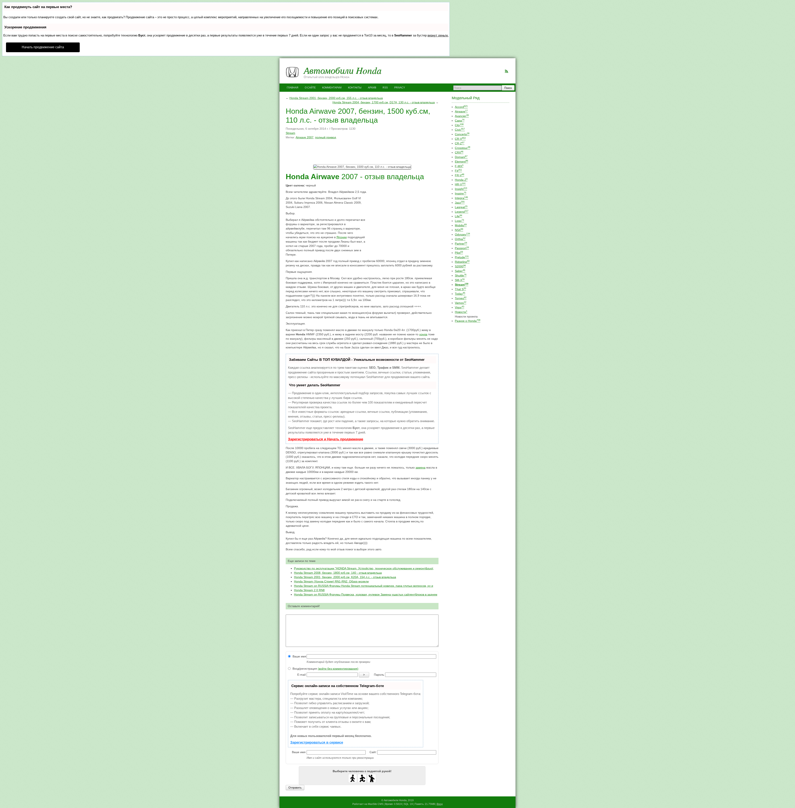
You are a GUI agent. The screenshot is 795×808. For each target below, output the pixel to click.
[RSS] (506, 71)
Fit (458, 170)
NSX (459, 230)
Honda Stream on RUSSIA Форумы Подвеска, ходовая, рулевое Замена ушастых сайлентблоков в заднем (365, 594)
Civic (460, 129)
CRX (459, 152)
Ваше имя (299, 656)
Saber (460, 271)
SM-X (460, 280)
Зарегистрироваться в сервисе (316, 742)
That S (460, 289)
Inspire (460, 193)
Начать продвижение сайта (43, 47)
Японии (341, 237)
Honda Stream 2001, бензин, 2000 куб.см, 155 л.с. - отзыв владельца (336, 98)
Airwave (461, 111)
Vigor (459, 307)
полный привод (325, 137)
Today (460, 293)
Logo (459, 220)
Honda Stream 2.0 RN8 (309, 590)
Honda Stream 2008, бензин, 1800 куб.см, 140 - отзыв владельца (338, 572)
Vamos (460, 302)
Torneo (460, 298)
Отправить (295, 787)
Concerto (462, 134)
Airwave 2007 (304, 137)
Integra (461, 198)
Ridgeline (462, 261)
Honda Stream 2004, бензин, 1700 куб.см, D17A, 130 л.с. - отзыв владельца (383, 102)
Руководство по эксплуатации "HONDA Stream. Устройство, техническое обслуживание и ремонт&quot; (364, 568)
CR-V (460, 138)
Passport (462, 248)
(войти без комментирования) (338, 668)
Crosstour (462, 148)
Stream (290, 133)
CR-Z (459, 143)
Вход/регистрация (325, 668)
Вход (440, 804)
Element (461, 161)
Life (458, 216)
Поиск (508, 87)
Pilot (459, 252)
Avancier (462, 116)
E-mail (301, 674)
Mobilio (461, 225)
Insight (461, 189)
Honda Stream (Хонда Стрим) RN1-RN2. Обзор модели (331, 581)
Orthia (460, 239)
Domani (461, 157)
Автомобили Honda (343, 70)
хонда (423, 334)
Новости (461, 312)
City (459, 125)
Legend (461, 211)
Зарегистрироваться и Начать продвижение (325, 439)
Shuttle (460, 275)
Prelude (462, 257)
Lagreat (461, 207)
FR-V (459, 175)
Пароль (379, 674)
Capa (459, 120)
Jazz (460, 202)
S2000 (460, 266)
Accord (461, 107)
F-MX (459, 166)
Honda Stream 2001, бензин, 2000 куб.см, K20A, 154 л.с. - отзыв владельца (345, 577)
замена (420, 467)
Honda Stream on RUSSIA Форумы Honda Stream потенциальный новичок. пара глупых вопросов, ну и (363, 585)
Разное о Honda (467, 320)
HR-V (460, 184)
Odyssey (462, 234)
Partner (461, 243)
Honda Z (461, 179)
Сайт (373, 752)
